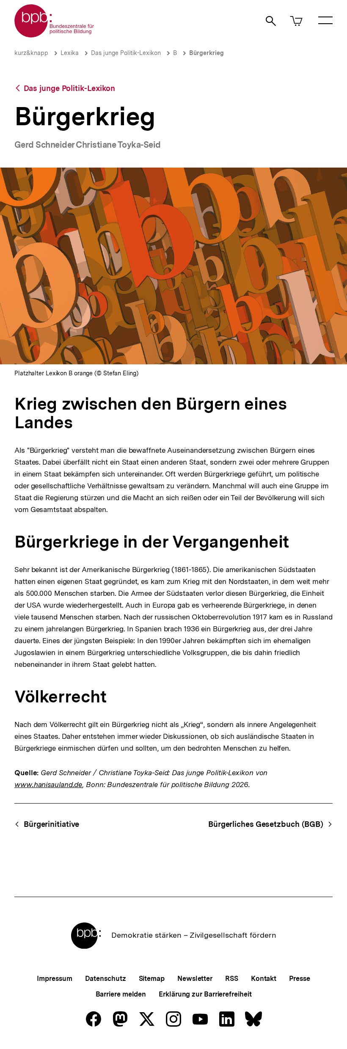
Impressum (54, 979)
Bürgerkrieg (206, 53)
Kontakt (263, 979)
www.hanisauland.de (48, 784)
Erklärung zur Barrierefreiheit (205, 994)
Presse (299, 979)
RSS (231, 979)
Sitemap (152, 979)
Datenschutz (105, 979)
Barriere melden (121, 994)
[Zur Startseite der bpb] (54, 34)
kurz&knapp (31, 53)
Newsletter (194, 979)
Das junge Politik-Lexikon (126, 53)
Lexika (70, 53)
